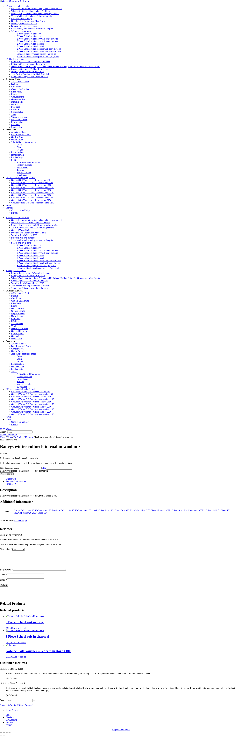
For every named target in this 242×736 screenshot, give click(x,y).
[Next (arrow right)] (4, 735)
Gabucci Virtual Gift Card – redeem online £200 (32, 197)
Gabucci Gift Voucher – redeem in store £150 (31, 190)
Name (3, 574)
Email (3, 580)
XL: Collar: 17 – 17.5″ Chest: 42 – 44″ (147, 510)
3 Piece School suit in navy (29, 36)
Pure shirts (15, 107)
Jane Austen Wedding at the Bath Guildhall (30, 74)
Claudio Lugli (20, 520)
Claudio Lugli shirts (20, 89)
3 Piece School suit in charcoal (30, 46)
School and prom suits (21, 31)
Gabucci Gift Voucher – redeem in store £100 (31, 185)
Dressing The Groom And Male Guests (28, 21)
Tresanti (20, 170)
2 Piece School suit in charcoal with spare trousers (39, 49)
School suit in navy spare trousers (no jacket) (36, 54)
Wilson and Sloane (19, 117)
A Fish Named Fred (20, 81)
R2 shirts (15, 109)
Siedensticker (17, 112)
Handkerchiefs (17, 155)
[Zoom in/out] (1, 732)
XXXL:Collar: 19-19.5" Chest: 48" (214, 510)
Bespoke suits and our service (24, 26)
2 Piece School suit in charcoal (30, 44)
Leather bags (17, 157)
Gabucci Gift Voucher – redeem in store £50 (30, 180)
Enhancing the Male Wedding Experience (29, 69)
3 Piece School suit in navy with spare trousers (37, 41)
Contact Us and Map (20, 210)
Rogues (20, 150)
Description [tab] (11, 479)
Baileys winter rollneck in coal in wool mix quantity (23, 471)
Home (2, 437)
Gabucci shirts (17, 97)
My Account (11, 720)
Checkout (10, 717)
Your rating (6, 549)
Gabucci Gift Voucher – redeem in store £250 (31, 200)
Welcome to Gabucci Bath (17, 6)
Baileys (14, 84)
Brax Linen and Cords (21, 134)
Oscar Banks (17, 104)
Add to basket (6, 474)
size (2, 468)
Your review (6, 570)
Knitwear (29, 437)
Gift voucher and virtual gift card (20, 177)
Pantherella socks (24, 165)
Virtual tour (11, 722)
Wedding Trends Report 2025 (24, 23)
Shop (9, 437)
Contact (9, 208)
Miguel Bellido (18, 102)
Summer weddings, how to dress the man (29, 76)
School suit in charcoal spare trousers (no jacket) (38, 56)
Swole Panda (22, 167)
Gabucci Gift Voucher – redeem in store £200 (31, 195)
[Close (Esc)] (9, 732)
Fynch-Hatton (17, 122)
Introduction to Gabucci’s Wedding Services (30, 61)
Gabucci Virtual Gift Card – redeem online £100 (32, 187)
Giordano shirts (18, 99)
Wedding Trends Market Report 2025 (27, 71)
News (8, 205)
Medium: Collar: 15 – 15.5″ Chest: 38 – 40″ (71, 510)
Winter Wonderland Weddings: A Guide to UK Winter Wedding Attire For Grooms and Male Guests (55, 66)
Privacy (14, 213)
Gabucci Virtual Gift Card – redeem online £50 (32, 182)
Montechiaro (16, 127)
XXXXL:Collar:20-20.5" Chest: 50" (30, 513)
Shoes (19, 147)
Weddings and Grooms (16, 59)
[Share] (7, 732)
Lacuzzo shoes (17, 152)
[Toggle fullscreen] (4, 732)
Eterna (14, 94)
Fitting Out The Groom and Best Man (28, 64)
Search (3, 432)
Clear (44, 468)
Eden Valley (16, 92)
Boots (19, 145)
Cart (7, 715)
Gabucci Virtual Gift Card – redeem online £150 (32, 192)
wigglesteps (22, 175)
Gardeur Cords (17, 137)
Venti (13, 114)
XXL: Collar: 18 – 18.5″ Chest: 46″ (181, 510)
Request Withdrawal (121, 729)
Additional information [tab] (16, 481)
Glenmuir (15, 124)
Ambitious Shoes (18, 132)
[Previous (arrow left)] (1, 735)
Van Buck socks (24, 172)
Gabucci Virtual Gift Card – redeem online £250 (32, 203)
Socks (14, 160)
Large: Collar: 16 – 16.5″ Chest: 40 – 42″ (32, 510)
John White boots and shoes (23, 142)
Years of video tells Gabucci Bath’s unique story (32, 16)
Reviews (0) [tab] (11, 484)
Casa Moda (16, 86)
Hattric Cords (17, 139)
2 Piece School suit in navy (29, 34)
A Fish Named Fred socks (28, 162)
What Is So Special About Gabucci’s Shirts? (30, 11)
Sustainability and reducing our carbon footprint (32, 28)
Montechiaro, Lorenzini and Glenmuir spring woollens (35, 13)
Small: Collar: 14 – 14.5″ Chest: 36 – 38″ (110, 510)
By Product (18, 437)
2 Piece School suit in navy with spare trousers (37, 39)
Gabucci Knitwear (19, 119)
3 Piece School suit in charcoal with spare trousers (39, 51)
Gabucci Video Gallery (21, 18)
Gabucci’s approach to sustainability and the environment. (36, 8)
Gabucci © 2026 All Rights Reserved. (17, 705)
